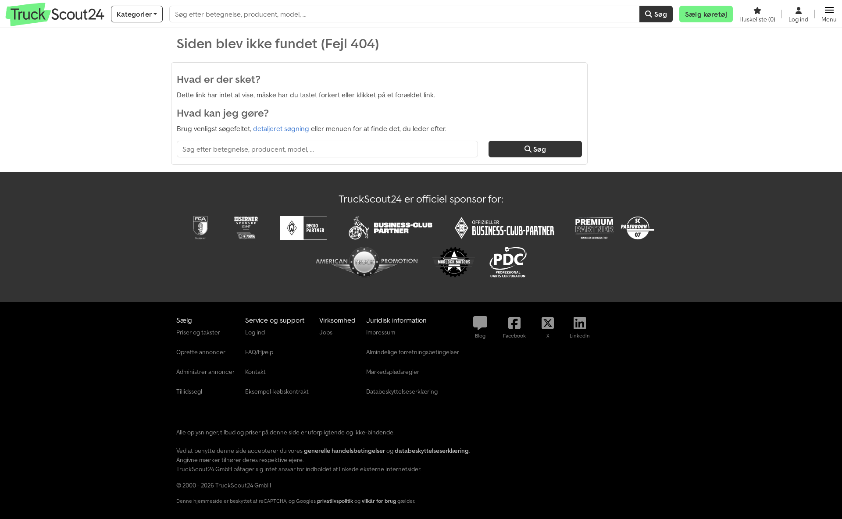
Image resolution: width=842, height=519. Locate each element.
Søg (659, 14)
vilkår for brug (379, 501)
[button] (829, 14)
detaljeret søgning (281, 128)
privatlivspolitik (335, 501)
